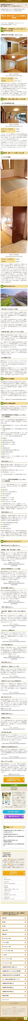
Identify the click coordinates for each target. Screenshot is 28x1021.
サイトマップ (5, 999)
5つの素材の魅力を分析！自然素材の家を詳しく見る (14, 779)
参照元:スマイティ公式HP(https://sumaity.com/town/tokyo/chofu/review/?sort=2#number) (14, 564)
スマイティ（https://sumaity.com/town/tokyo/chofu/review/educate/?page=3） (14, 625)
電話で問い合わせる (14, 816)
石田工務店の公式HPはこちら (13, 873)
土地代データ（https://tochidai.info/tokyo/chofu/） (16, 399)
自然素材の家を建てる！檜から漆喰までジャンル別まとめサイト (11, 5)
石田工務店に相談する (14, 811)
